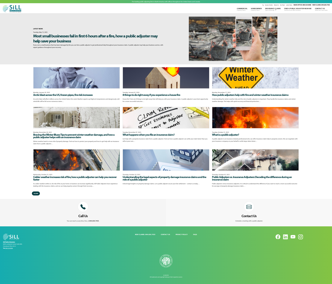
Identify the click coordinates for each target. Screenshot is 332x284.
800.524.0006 (9, 248)
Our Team (282, 5)
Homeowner (256, 9)
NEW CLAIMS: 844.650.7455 (321, 5)
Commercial (242, 9)
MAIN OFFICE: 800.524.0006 (302, 5)
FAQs (195, 234)
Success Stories (269, 5)
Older (36, 193)
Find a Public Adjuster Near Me (298, 9)
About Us (276, 5)
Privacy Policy (182, 234)
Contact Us (321, 9)
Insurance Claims (273, 9)
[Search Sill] (263, 5)
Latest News (289, 5)
